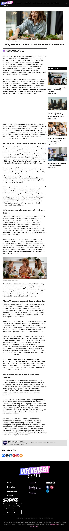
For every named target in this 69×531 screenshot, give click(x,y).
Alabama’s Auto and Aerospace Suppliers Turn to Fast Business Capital (56, 114)
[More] (21, 455)
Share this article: (9, 450)
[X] (7, 455)
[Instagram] (17, 455)
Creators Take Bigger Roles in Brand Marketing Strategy (57, 89)
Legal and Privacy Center (35, 488)
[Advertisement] (25, 109)
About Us (33, 483)
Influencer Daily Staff (13, 50)
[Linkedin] (10, 455)
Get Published (55, 3)
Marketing (27, 3)
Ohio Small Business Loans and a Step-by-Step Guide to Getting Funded (57, 140)
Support (32, 493)
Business (18, 3)
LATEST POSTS (54, 68)
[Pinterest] (14, 455)
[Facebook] (3, 455)
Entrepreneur (37, 3)
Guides (46, 3)
